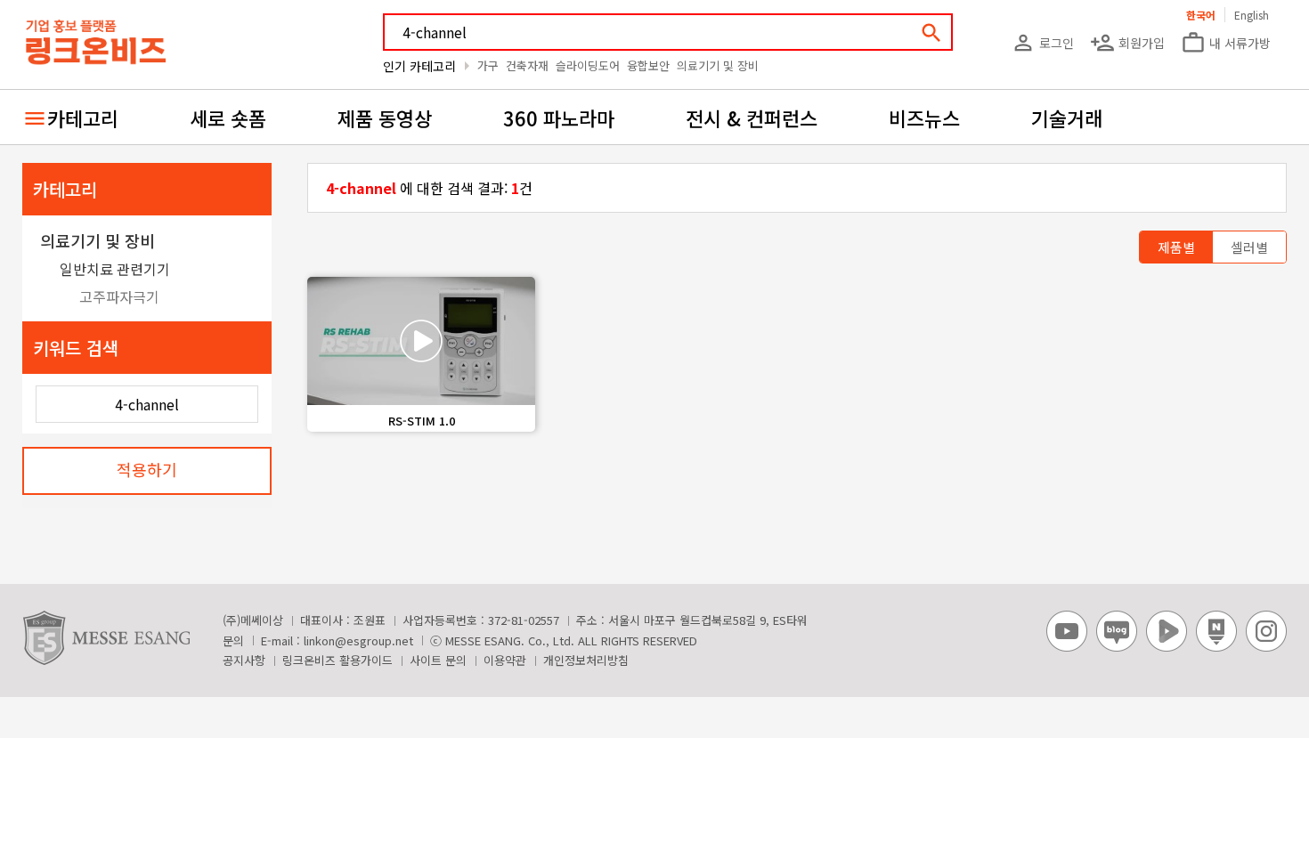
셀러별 (1249, 247)
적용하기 (147, 469)
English (1251, 14)
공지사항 (244, 660)
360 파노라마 (558, 117)
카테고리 (82, 117)
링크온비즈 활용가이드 (337, 660)
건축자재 (527, 65)
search (931, 32)
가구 (488, 65)
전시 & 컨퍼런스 (751, 117)
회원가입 (1127, 43)
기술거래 (1066, 117)
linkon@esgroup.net (358, 640)
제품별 (1176, 247)
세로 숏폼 (228, 117)
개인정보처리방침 (586, 660)
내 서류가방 (1226, 43)
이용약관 (505, 660)
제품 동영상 (384, 117)
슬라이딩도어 (588, 65)
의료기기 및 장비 (718, 65)
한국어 (1201, 14)
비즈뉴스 (924, 117)
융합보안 (648, 65)
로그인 (1042, 43)
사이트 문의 (438, 660)
